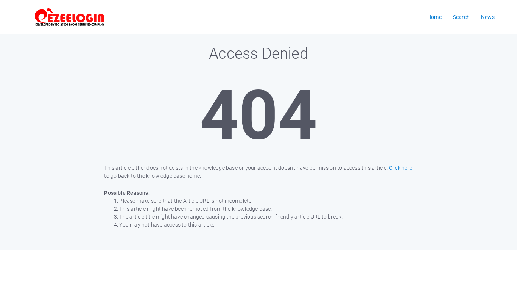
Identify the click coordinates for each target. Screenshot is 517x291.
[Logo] (70, 17)
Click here (400, 168)
